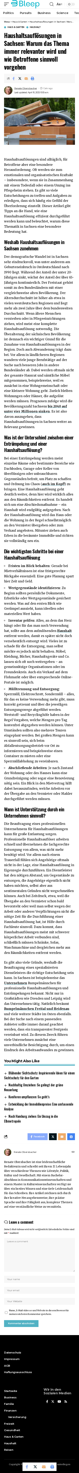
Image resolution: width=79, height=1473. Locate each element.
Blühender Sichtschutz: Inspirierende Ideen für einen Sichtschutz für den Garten (39, 1075)
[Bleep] (25, 4)
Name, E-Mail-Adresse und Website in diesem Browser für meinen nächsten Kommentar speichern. (39, 1312)
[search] (51, 4)
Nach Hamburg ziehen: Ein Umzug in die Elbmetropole (31, 1119)
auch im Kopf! (53, 484)
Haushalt (35, 27)
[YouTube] (59, 1402)
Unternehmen (15, 983)
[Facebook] (47, 1402)
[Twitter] (53, 1402)
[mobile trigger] (7, 4)
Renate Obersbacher (25, 88)
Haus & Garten (15, 27)
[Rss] (66, 1402)
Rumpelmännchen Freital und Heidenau (36, 1009)
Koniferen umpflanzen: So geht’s (29, 1096)
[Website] (73, 1152)
